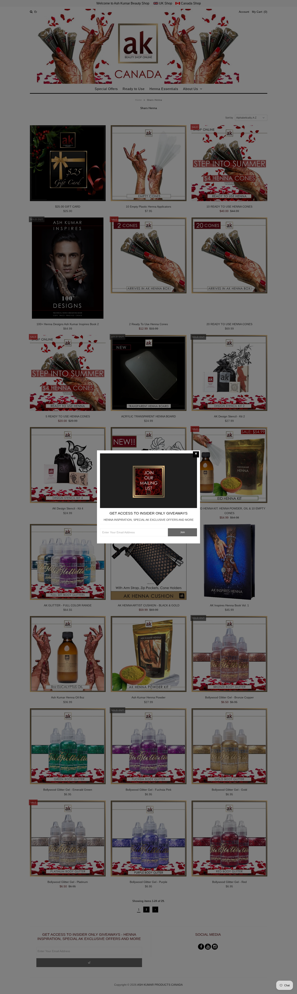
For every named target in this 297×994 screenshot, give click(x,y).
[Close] (196, 454)
